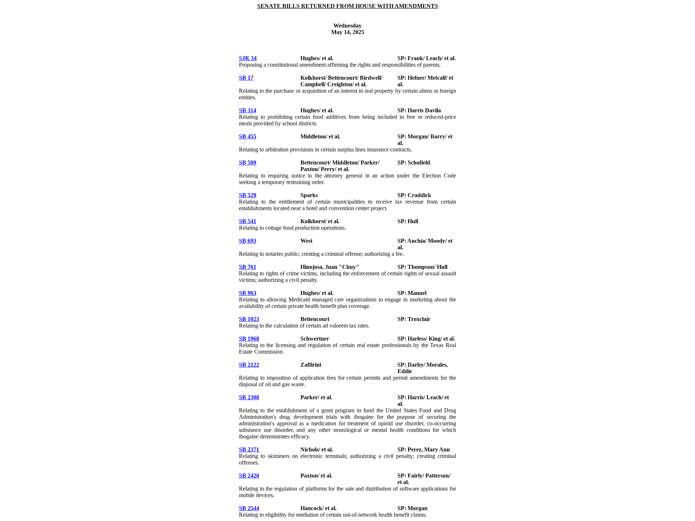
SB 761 (247, 267)
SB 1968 (249, 338)
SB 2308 (249, 397)
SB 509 (247, 162)
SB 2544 (249, 508)
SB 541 (247, 221)
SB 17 (246, 78)
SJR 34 (248, 58)
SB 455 (247, 136)
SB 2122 (249, 365)
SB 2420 (249, 475)
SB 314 (247, 110)
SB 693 (247, 241)
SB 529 (247, 195)
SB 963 (247, 293)
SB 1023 (249, 319)
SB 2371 (249, 449)
